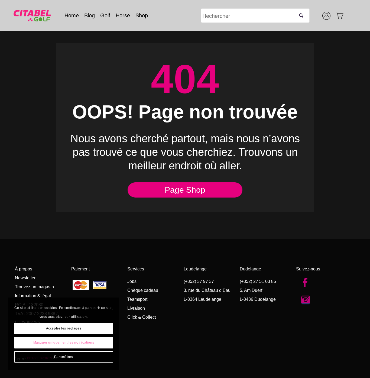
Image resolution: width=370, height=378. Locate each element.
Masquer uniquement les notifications (63, 342)
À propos (23, 269)
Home (71, 15)
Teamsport (137, 299)
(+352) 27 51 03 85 (258, 281)
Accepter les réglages (64, 328)
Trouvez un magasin (34, 287)
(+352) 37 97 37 (199, 281)
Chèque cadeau (142, 290)
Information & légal (33, 295)
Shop (141, 15)
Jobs (132, 281)
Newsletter (25, 278)
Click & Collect (141, 317)
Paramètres (63, 357)
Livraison (136, 308)
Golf (105, 15)
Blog (89, 15)
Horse (123, 15)
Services (135, 269)
